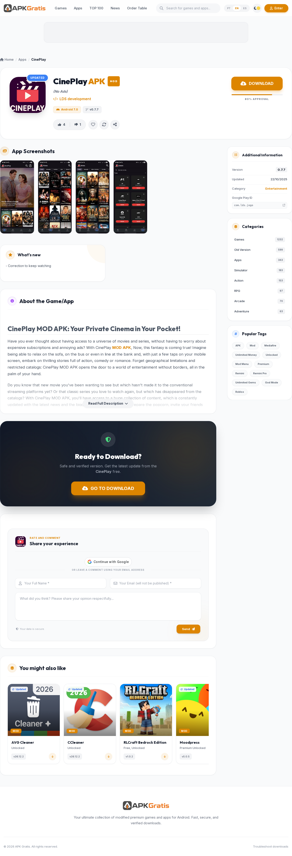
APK (127, 347)
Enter (278, 8)
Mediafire (270, 345)
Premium (263, 364)
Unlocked (272, 354)
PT (228, 8)
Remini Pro (260, 373)
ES (245, 8)
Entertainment (276, 188)
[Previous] (8, 724)
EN (237, 8)
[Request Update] (104, 124)
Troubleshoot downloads (270, 846)
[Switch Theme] (257, 8)
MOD (117, 347)
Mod (252, 345)
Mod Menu (242, 364)
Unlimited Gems (245, 382)
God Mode (271, 382)
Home (9, 59)
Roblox (239, 391)
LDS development (75, 99)
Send (186, 629)
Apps (22, 59)
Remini (239, 373)
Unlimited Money (246, 354)
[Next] (207, 724)
